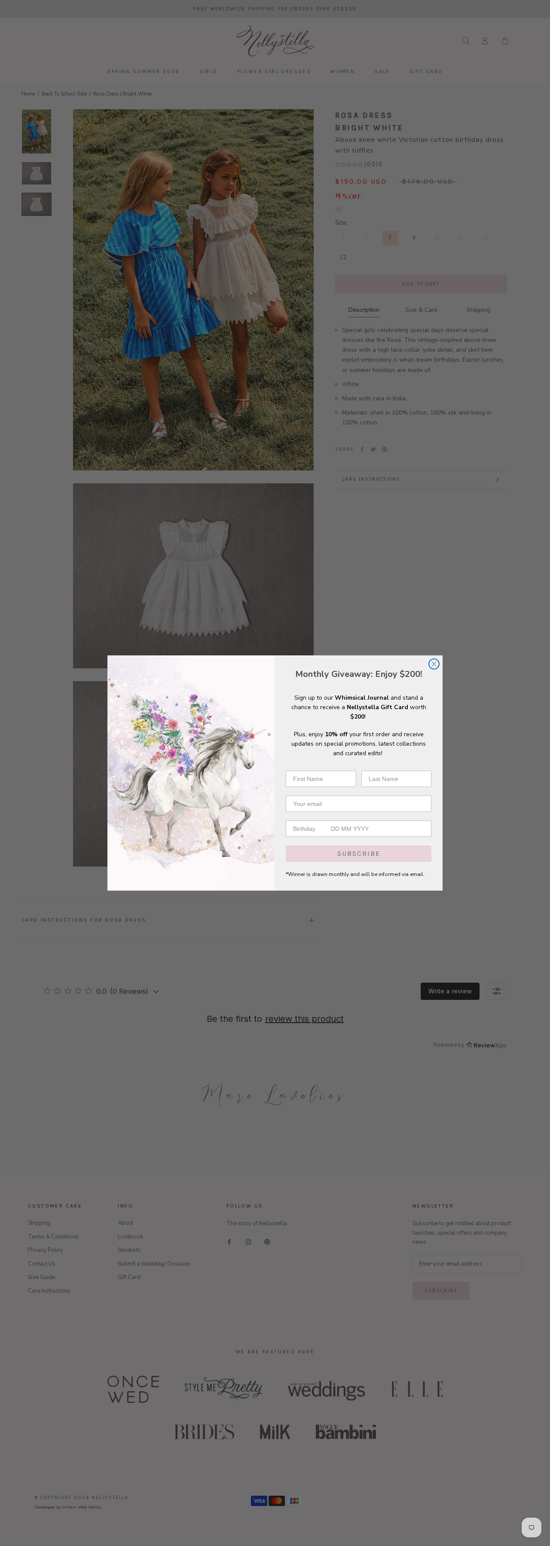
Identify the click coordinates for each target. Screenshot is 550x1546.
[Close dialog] (434, 664)
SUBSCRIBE (358, 853)
